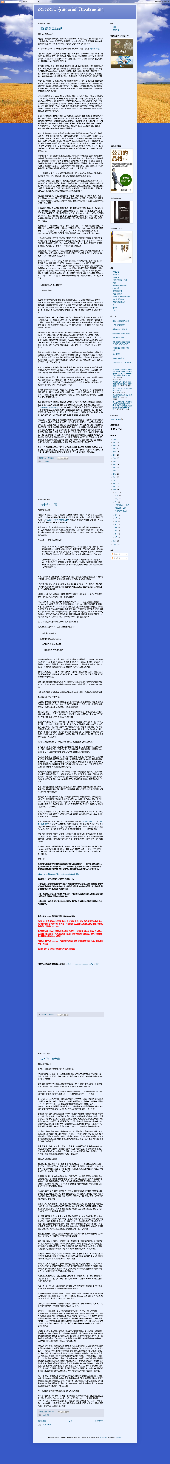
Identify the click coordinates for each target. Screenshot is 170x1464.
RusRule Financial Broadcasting (71, 9)
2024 (115, 445)
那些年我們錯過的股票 (121, 321)
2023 (115, 448)
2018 (115, 464)
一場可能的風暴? (119, 325)
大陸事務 (46, 461)
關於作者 (116, 30)
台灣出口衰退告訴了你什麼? (121, 349)
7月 (116, 518)
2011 (115, 486)
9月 (116, 502)
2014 (115, 477)
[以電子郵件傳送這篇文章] (58, 458)
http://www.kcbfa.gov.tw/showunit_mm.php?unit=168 (58, 874)
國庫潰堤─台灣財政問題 (121, 296)
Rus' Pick (116, 310)
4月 (116, 527)
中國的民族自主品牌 (50, 28)
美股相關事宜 (117, 291)
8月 (116, 515)
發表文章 (116, 554)
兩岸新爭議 (94, 48)
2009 (115, 541)
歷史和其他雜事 (118, 299)
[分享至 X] (63, 458)
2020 (115, 458)
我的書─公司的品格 (120, 285)
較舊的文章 (99, 1421)
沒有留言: (51, 458)
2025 (115, 442)
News (114, 305)
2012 (115, 483)
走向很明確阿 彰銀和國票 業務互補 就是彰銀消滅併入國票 (122, 384)
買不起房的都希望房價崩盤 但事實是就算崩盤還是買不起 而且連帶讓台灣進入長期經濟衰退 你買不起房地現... (122, 406)
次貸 (114, 283)
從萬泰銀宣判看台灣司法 (121, 333)
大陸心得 (116, 272)
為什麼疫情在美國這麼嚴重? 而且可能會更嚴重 (121, 343)
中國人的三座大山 (49, 1059)
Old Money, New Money (49, 407)
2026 (115, 439)
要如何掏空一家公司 (120, 329)
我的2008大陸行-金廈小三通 (57, 520)
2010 (115, 490)
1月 (116, 537)
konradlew (103, 1437)
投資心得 (116, 288)
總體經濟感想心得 (119, 302)
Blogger (118, 1437)
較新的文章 (42, 1421)
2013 (115, 480)
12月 (117, 492)
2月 (116, 534)
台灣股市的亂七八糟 (120, 280)
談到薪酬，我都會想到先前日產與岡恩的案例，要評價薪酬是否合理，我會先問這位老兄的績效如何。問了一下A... (122, 373)
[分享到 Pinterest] (67, 458)
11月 (117, 495)
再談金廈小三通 (47, 505)
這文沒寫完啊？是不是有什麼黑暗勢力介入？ (122, 389)
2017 (115, 467)
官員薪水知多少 (118, 358)
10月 (117, 499)
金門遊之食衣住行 (88, 821)
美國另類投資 (117, 294)
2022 (115, 452)
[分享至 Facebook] (65, 458)
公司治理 (116, 277)
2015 (115, 474)
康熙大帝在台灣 (118, 337)
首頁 (70, 1421)
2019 (115, 461)
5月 (116, 524)
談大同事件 (117, 354)
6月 (116, 521)
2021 (115, 455)
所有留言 (116, 558)
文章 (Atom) (47, 1425)
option (115, 307)
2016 (115, 471)
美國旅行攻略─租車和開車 (122, 362)
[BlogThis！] (61, 458)
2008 (115, 544)
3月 (116, 531)
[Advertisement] (70, 480)
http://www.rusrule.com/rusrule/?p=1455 (82, 964)
